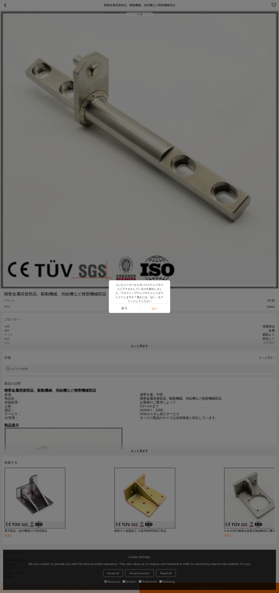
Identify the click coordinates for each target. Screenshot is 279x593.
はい (155, 308)
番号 (124, 308)
